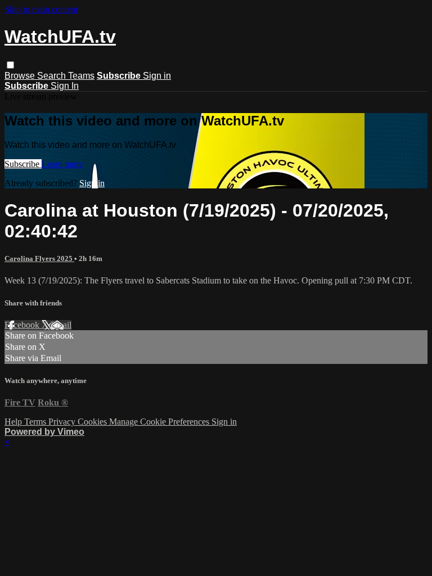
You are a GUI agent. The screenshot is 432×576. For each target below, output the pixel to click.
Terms (36, 421)
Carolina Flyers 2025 (39, 258)
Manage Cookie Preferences (160, 421)
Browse (20, 75)
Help (14, 421)
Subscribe (23, 164)
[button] (10, 65)
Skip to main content (41, 9)
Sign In (65, 86)
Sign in (157, 75)
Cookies (93, 421)
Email (61, 325)
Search (52, 75)
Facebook (23, 325)
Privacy (63, 421)
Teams (81, 75)
